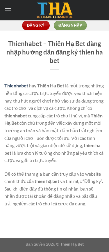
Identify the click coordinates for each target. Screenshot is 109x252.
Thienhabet (16, 85)
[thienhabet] (55, 10)
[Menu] (7, 10)
